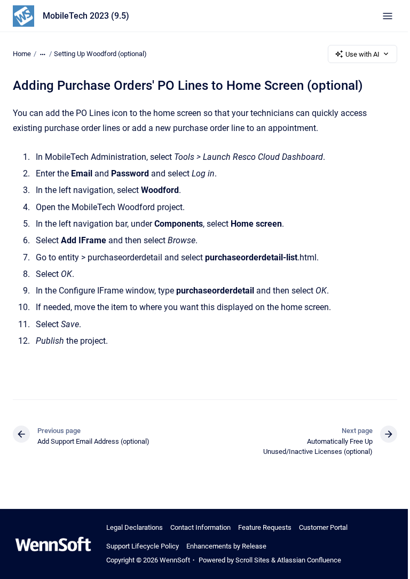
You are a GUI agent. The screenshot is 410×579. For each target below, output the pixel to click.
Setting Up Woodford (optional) (100, 54)
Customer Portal (323, 527)
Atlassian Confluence (309, 560)
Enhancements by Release (226, 546)
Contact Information (200, 527)
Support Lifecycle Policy (142, 546)
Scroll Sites (252, 560)
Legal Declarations (134, 527)
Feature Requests (264, 527)
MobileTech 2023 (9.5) (86, 16)
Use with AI (362, 54)
